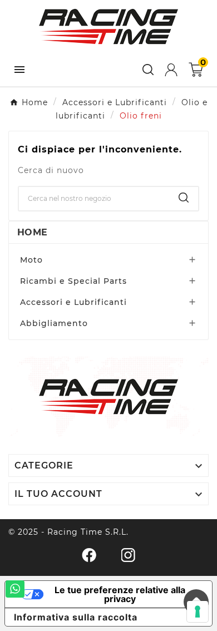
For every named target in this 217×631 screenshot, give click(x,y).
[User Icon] (171, 69)
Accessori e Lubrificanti (73, 302)
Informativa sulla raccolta (75, 617)
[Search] (183, 198)
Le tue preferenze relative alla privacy (120, 594)
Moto (31, 260)
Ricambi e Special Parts (73, 281)
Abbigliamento (54, 323)
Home (32, 232)
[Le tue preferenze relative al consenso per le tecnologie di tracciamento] (197, 611)
